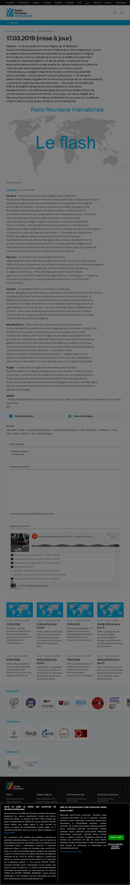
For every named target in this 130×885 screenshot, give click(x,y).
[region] (65, 844)
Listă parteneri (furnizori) (71, 851)
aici (27, 862)
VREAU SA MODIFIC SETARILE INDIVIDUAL (115, 846)
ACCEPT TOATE (116, 837)
